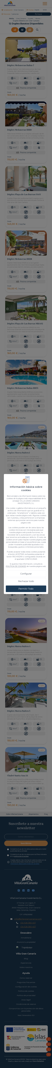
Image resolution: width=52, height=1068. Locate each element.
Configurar (26, 573)
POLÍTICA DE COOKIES (16, 566)
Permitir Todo (26, 588)
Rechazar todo (26, 581)
